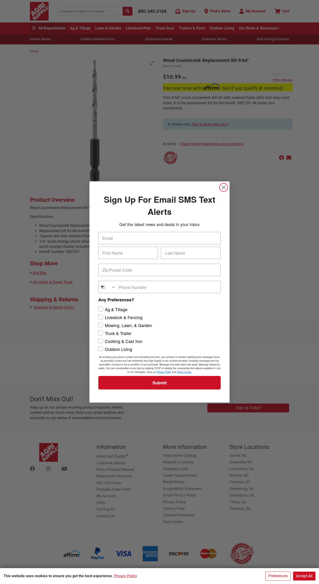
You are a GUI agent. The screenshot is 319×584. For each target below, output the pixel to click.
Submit (159, 383)
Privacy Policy (125, 576)
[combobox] (107, 287)
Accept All (304, 576)
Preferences (278, 576)
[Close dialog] (224, 187)
